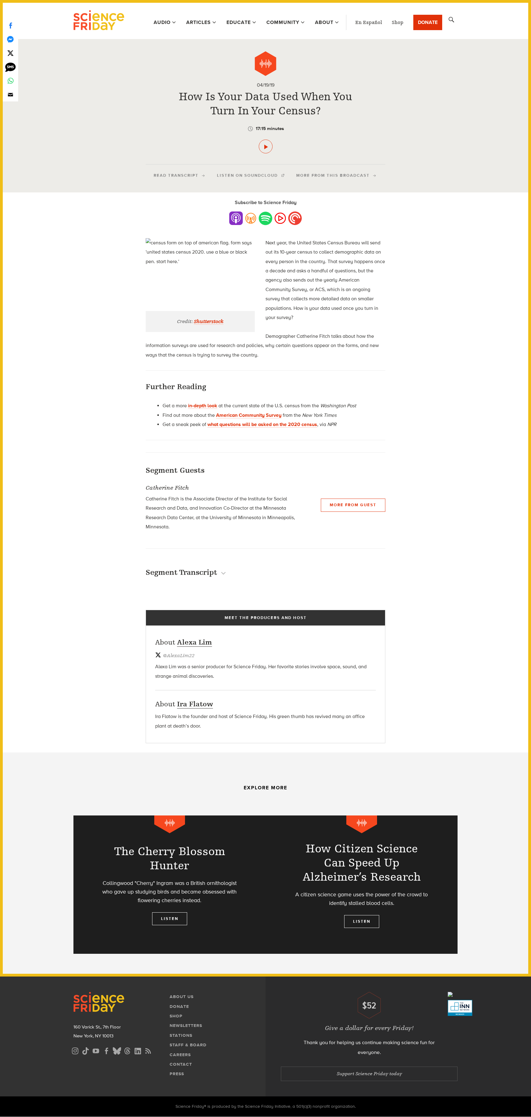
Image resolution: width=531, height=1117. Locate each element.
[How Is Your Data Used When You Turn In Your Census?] (266, 146)
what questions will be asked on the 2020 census (262, 424)
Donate (428, 22)
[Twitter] (10, 53)
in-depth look (202, 406)
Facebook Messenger (10, 39)
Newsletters (186, 1025)
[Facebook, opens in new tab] (106, 1050)
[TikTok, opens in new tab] (85, 1050)
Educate (238, 22)
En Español (368, 22)
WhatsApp (10, 81)
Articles (198, 22)
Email (10, 94)
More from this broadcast (333, 175)
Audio (162, 22)
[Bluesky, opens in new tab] (116, 1050)
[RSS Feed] (148, 1050)
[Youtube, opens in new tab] (95, 1050)
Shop (397, 22)
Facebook (10, 25)
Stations (181, 1035)
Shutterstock (208, 321)
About (324, 22)
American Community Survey (248, 415)
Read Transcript (176, 175)
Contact (181, 1064)
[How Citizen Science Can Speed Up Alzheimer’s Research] (362, 884)
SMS (10, 67)
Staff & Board (188, 1045)
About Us (182, 996)
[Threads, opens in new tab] (127, 1050)
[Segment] (265, 63)
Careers (180, 1054)
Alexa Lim (194, 642)
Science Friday (98, 21)
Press (177, 1073)
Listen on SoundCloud (247, 175)
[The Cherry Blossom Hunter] (169, 884)
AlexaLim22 (179, 655)
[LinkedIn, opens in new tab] (137, 1050)
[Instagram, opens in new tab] (75, 1050)
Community (282, 22)
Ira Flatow (195, 704)
